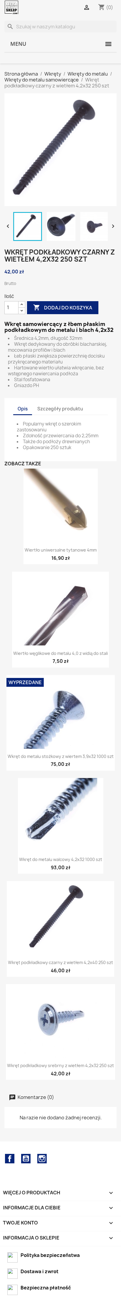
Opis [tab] (23, 409)
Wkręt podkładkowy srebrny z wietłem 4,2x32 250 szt (60, 1065)
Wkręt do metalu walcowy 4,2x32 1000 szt (60, 859)
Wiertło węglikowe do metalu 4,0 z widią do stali (60, 653)
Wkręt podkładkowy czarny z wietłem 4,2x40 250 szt (60, 962)
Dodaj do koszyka (62, 307)
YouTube (26, 1158)
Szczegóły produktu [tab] (60, 409)
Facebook (9, 1158)
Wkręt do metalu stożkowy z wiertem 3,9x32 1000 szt (61, 756)
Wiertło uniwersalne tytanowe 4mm (61, 550)
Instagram (42, 1158)
